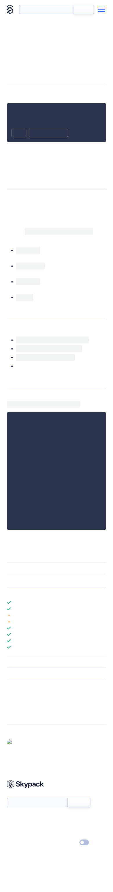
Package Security (22, 694)
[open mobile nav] (101, 9)
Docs (11, 817)
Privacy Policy (19, 842)
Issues (12, 709)
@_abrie (22, 742)
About (12, 825)
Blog (61, 825)
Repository (16, 717)
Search (84, 9)
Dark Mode (67, 842)
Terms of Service (73, 834)
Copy (19, 133)
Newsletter (16, 795)
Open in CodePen (48, 133)
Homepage (17, 702)
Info (102, 615)
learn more (48, 593)
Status (63, 817)
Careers (14, 834)
